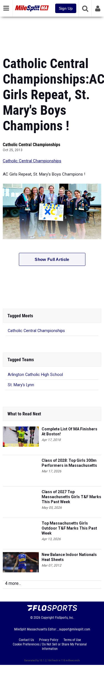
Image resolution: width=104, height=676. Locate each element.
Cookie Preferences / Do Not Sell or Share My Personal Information (50, 646)
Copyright (47, 618)
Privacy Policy (48, 640)
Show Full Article (52, 259)
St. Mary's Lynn (21, 385)
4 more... (13, 583)
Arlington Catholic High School (35, 374)
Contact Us (26, 640)
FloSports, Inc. (64, 618)
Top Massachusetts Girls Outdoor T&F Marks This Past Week (69, 528)
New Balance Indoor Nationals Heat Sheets (69, 557)
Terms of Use (72, 640)
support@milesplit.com (74, 629)
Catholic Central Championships (31, 144)
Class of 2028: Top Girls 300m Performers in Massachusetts (69, 463)
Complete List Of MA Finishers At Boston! (69, 431)
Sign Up (66, 8)
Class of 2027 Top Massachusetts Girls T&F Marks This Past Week (71, 497)
